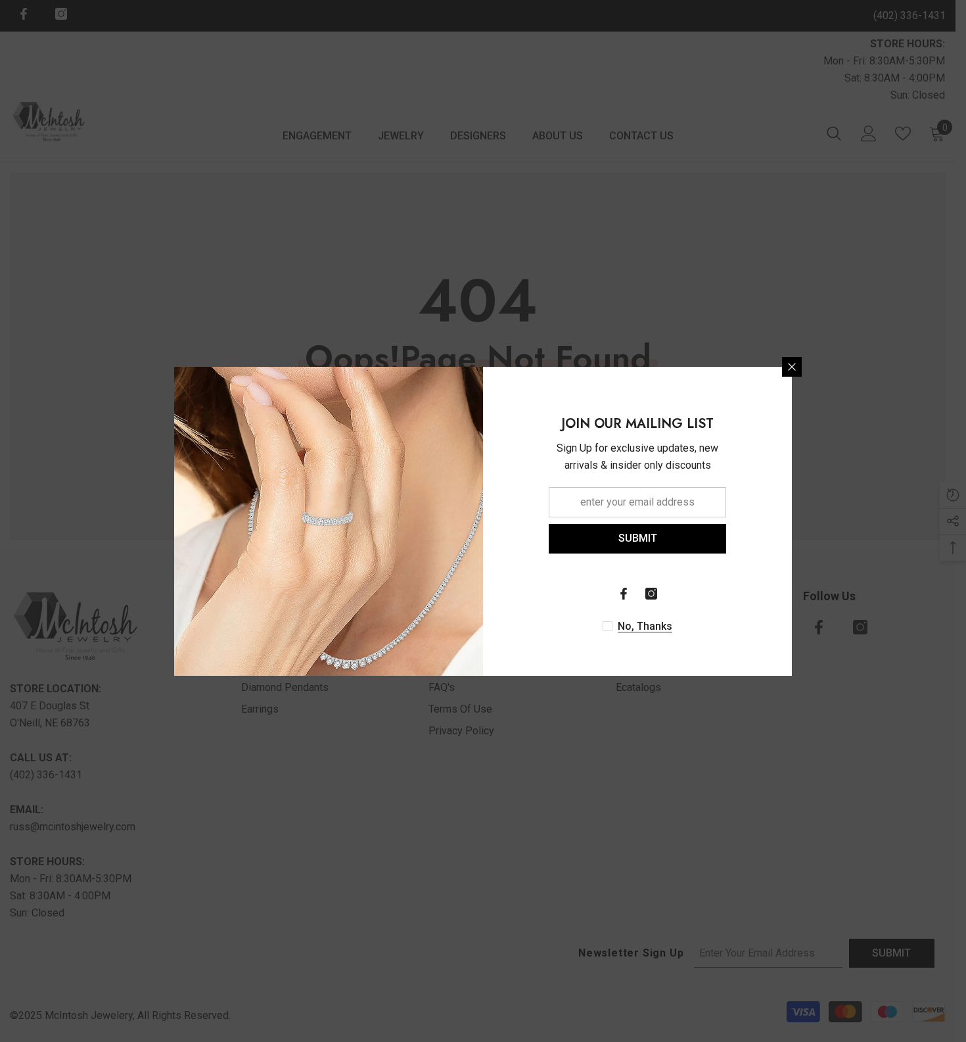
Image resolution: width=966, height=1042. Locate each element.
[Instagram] (651, 593)
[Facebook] (623, 593)
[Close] (792, 367)
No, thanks (645, 626)
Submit (637, 538)
